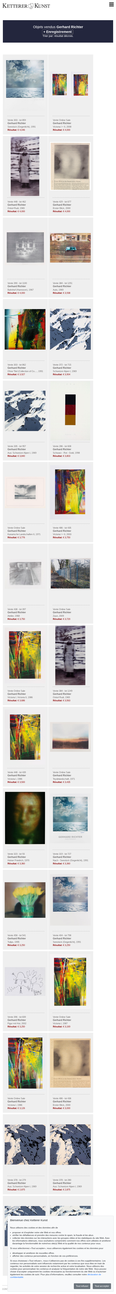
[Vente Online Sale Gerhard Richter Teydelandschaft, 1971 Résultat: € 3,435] (70, 751)
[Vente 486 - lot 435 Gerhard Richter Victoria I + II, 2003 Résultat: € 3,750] (70, 519)
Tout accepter (102, 1286)
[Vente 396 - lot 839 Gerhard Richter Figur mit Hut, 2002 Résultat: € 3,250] (25, 995)
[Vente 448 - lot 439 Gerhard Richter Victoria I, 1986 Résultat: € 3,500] (25, 764)
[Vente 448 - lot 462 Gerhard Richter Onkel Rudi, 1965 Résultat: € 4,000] (25, 195)
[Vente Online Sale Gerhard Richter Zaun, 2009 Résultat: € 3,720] (70, 589)
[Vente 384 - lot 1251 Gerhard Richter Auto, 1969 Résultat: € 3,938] (70, 262)
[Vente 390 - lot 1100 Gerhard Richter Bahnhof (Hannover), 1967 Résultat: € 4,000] (25, 264)
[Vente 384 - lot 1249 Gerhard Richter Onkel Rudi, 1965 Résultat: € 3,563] (70, 684)
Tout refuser (82, 1286)
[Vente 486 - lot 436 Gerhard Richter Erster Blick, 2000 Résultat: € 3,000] (70, 1087)
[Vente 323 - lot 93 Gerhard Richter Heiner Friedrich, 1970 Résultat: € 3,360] (25, 844)
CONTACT (7, 1289)
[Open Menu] (111, 4)
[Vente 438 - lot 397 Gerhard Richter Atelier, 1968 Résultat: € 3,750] (25, 588)
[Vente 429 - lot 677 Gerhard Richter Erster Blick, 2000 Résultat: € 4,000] (70, 189)
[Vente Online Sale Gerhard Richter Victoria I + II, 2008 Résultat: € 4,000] (70, 97)
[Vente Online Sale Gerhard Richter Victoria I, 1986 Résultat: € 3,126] (25, 1091)
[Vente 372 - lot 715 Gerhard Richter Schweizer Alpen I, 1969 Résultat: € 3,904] (70, 349)
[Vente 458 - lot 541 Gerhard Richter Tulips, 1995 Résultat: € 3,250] (25, 917)
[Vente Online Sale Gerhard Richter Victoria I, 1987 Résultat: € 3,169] (70, 1008)
